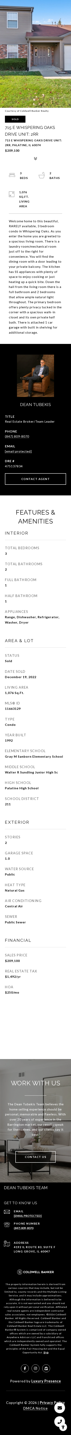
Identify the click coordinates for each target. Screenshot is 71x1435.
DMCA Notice (35, 1408)
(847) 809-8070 (17, 436)
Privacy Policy (52, 1402)
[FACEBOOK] (25, 1368)
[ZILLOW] (46, 1368)
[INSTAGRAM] (35, 1368)
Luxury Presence (46, 1381)
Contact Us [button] (35, 1157)
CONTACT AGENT (35, 479)
